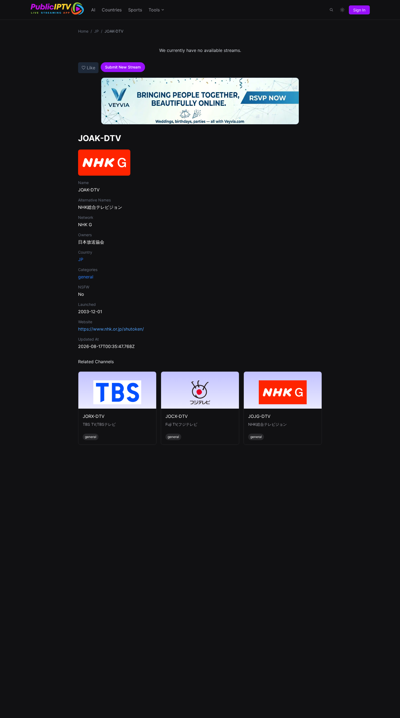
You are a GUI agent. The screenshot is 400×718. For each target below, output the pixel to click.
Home (83, 31)
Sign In (359, 10)
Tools (154, 10)
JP (96, 31)
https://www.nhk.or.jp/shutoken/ (111, 329)
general (85, 276)
